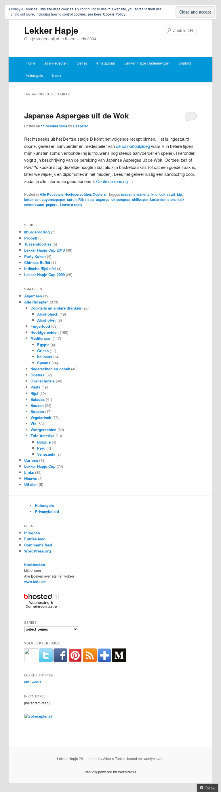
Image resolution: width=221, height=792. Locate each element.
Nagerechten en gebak (50, 369)
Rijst (82, 199)
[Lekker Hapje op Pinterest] (75, 660)
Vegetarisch (41, 417)
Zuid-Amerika (42, 435)
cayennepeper (53, 199)
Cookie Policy (114, 14)
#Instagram (105, 63)
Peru (41, 448)
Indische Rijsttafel (40, 268)
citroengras (120, 199)
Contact (184, 63)
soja (90, 199)
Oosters (99, 194)
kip (179, 194)
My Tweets (32, 681)
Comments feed (38, 545)
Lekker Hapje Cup (40, 466)
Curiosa (31, 460)
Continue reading (114, 181)
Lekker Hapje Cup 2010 (44, 250)
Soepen (37, 411)
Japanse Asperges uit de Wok (76, 115)
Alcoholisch (47, 314)
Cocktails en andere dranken (56, 308)
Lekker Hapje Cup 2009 (44, 274)
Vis (33, 423)
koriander (158, 199)
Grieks (43, 350)
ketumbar (32, 199)
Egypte (43, 344)
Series (82, 63)
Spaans (43, 362)
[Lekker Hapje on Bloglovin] (104, 660)
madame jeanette (135, 194)
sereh (72, 199)
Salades (38, 399)
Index (56, 75)
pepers (52, 204)
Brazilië (44, 442)
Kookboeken (34, 564)
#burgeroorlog (37, 232)
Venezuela (46, 454)
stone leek (175, 199)
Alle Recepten (56, 63)
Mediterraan (41, 338)
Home (30, 63)
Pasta (35, 387)
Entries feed (34, 539)
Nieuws (30, 478)
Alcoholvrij (46, 320)
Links (29, 472)
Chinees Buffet (37, 262)
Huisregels (34, 75)
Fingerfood (40, 326)
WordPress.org (37, 551)
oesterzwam (34, 204)
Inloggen (32, 532)
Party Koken (35, 256)
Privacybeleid (47, 511)
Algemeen (33, 296)
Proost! (30, 238)
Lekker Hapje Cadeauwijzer (146, 63)
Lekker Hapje (51, 30)
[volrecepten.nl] (38, 716)
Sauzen (37, 405)
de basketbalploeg (133, 146)
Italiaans (44, 356)
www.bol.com (35, 581)
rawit (171, 194)
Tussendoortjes (38, 244)
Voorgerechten (43, 429)
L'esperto (80, 126)
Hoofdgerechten (77, 194)
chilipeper (140, 199)
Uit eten (31, 484)
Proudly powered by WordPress (110, 771)
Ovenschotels (43, 381)
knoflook (158, 194)
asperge (103, 199)
